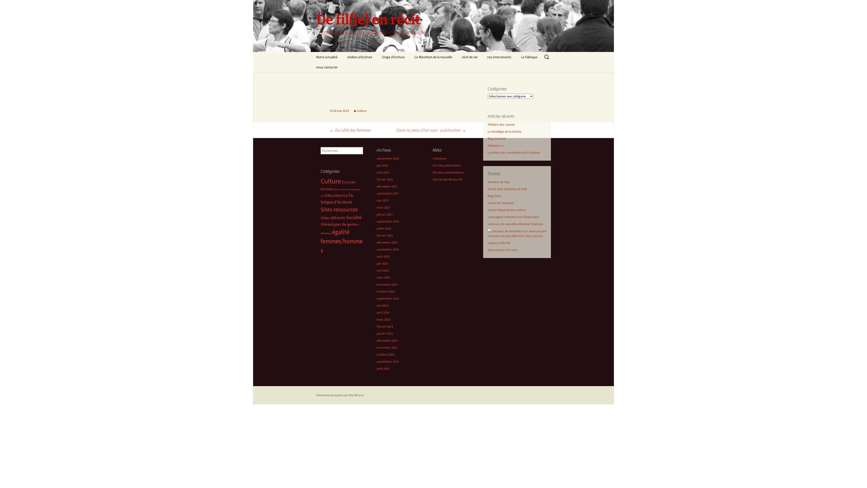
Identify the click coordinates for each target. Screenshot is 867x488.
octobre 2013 (386, 354)
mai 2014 (382, 305)
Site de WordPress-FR (447, 179)
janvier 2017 (385, 214)
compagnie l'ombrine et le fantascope (513, 217)
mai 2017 (382, 200)
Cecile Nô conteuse (501, 203)
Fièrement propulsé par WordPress (340, 395)
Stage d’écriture (393, 57)
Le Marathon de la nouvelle (433, 57)
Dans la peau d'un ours (503, 250)
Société (354, 217)
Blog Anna (494, 196)
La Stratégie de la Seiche (504, 131)
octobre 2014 (386, 291)
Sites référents (333, 217)
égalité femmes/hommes (342, 241)
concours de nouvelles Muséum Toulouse (515, 224)
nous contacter (327, 67)
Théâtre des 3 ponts (501, 124)
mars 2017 (383, 207)
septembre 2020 (388, 158)
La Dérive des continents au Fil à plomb (514, 152)
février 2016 (385, 235)
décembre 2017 (387, 186)
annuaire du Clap (499, 182)
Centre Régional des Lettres (507, 210)
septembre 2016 (388, 221)
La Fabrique (529, 57)
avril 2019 (383, 172)
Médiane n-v (496, 145)
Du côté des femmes (350, 130)
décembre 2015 (387, 242)
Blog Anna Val (497, 138)
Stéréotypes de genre (339, 224)
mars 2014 (383, 319)
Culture (362, 111)
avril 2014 (383, 312)
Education (334, 195)
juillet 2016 (384, 228)
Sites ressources (339, 209)
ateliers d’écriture (359, 57)
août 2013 (383, 368)
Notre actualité (327, 57)
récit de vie (470, 57)
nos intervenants (499, 57)
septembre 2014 (388, 298)
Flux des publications (447, 165)
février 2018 (385, 179)
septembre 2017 (388, 193)
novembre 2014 (387, 284)
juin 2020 (382, 165)
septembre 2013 (388, 361)
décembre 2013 (387, 340)
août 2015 (383, 256)
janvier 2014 (385, 333)
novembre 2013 (387, 347)
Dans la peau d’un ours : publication (431, 130)
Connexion (440, 158)
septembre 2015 (388, 249)
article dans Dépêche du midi (507, 189)
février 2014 (385, 326)
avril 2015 (383, 270)
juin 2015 (382, 263)
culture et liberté (499, 243)
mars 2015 (383, 277)
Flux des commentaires (448, 172)
